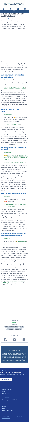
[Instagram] (25, 9)
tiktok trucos (10, 329)
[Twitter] (4, 9)
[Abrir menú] (14, 11)
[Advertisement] (14, 45)
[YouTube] (18, 9)
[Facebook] (11, 9)
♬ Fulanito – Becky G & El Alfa (12, 124)
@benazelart (7, 238)
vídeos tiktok (18, 329)
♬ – (5, 244)
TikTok (14, 322)
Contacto (4, 408)
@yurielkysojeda (8, 114)
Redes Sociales (5, 393)
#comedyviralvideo (12, 155)
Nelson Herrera (15, 350)
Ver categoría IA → (6, 379)
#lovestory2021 (8, 157)
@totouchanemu (8, 80)
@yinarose (6, 196)
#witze (7, 159)
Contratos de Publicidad (7, 410)
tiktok (22, 326)
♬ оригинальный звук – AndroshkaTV (14, 162)
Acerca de (4, 406)
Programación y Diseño (7, 389)
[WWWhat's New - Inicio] (14, 4)
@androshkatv (7, 152)
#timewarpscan (22, 241)
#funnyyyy (16, 157)
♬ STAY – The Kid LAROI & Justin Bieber (14, 88)
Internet (3, 391)
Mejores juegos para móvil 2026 (9, 399)
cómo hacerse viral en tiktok (12, 326)
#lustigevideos (22, 155)
